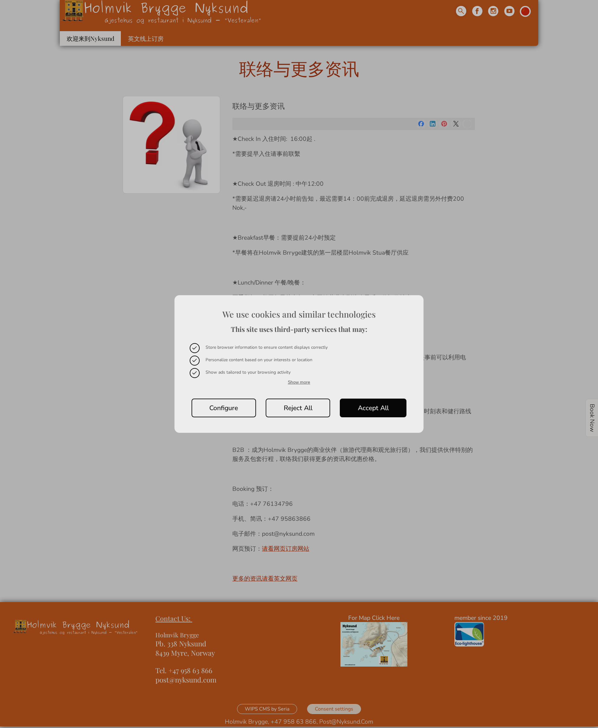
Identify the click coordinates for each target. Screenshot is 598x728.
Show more (299, 382)
